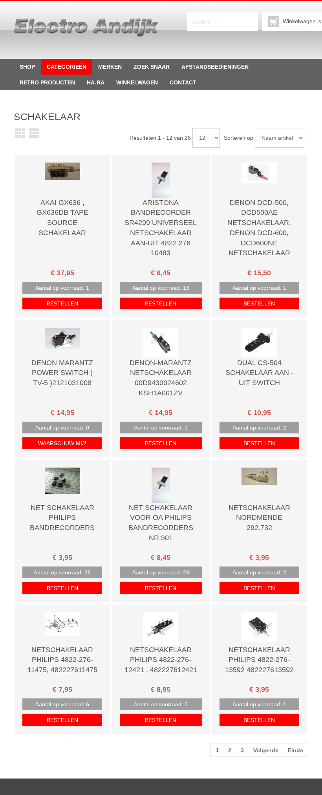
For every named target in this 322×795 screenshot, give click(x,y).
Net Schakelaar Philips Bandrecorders (62, 518)
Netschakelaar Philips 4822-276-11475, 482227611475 (62, 660)
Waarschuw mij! (62, 443)
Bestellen (62, 303)
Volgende (265, 750)
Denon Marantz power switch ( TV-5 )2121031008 (62, 373)
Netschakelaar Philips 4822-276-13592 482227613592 (259, 660)
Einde (295, 750)
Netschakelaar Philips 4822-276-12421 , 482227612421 (160, 660)
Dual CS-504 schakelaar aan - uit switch (259, 373)
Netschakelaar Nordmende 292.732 (259, 518)
